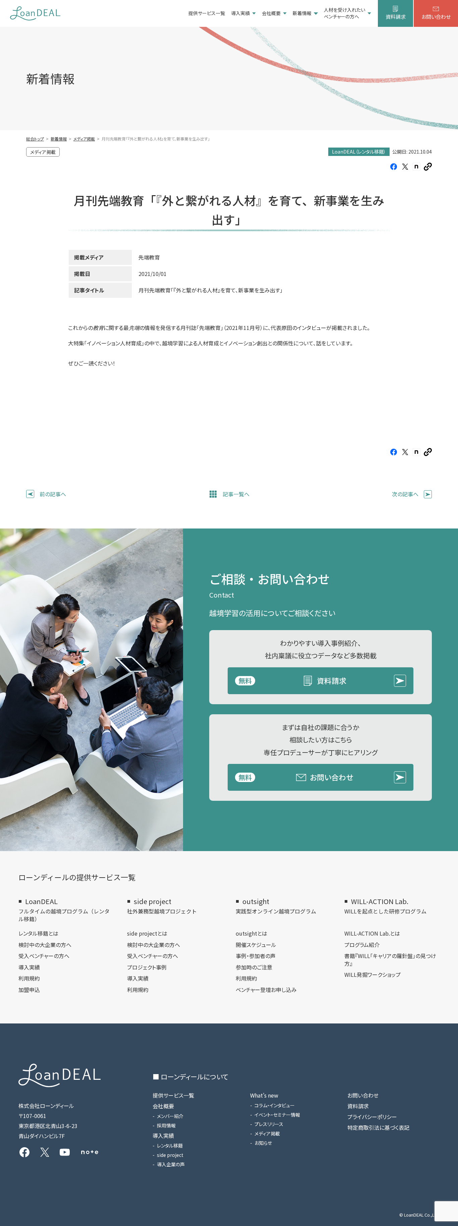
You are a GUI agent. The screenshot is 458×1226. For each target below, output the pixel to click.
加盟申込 (29, 990)
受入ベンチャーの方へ (43, 956)
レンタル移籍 (170, 1145)
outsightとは (251, 933)
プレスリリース (268, 1124)
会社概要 (271, 13)
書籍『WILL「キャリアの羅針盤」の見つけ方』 (390, 959)
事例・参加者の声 (256, 956)
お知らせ (263, 1142)
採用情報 (166, 1125)
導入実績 (240, 13)
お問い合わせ (436, 16)
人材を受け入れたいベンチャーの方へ (344, 13)
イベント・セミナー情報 (277, 1114)
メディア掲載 (267, 1133)
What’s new (264, 1095)
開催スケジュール (256, 945)
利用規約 (29, 978)
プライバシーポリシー (372, 1117)
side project (170, 1155)
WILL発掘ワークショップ (372, 974)
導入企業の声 (171, 1164)
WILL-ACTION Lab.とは (372, 933)
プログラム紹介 (362, 945)
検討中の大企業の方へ (44, 945)
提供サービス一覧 (206, 13)
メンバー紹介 (170, 1116)
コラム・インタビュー (274, 1105)
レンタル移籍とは (38, 933)
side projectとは (147, 933)
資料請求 (396, 16)
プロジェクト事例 (147, 967)
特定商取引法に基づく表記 (378, 1127)
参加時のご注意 (254, 967)
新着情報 (302, 13)
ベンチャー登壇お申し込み (266, 990)
